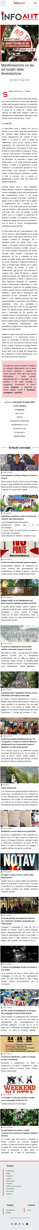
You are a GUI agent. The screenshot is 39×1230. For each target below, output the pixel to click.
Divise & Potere (7, 472)
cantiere (19, 417)
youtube (18, 392)
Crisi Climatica (20, 406)
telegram (15, 387)
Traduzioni (9, 1194)
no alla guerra (19, 432)
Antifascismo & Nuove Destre (13, 1186)
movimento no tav (19, 428)
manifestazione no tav (19, 425)
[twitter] (23, 1224)
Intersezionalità (10, 1188)
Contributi (8, 1178)
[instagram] (16, 1224)
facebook (31, 390)
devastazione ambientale (19, 421)
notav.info (8, 123)
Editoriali (6, 785)
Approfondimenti (10, 1210)
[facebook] (19, 1224)
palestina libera (19, 436)
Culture (29, 1210)
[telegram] (12, 1224)
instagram (7, 392)
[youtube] (27, 1224)
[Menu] (3, 3)
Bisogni (8, 1173)
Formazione (9, 1183)
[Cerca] (35, 3)
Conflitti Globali (10, 1171)
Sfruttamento (9, 1176)
